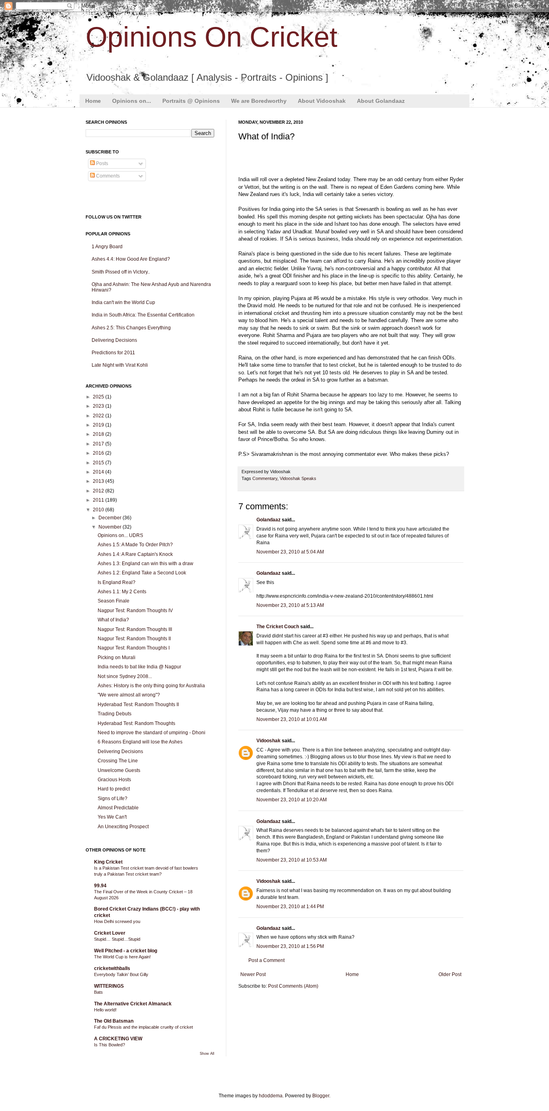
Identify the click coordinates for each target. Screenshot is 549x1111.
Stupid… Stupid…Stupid (117, 939)
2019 (99, 425)
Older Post (449, 974)
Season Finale (113, 601)
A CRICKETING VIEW (118, 1039)
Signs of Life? (112, 798)
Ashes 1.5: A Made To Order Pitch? (135, 544)
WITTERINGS (109, 986)
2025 (99, 397)
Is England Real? (116, 582)
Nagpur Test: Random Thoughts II (134, 638)
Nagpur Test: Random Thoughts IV (135, 610)
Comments (107, 176)
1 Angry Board (107, 246)
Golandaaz (268, 520)
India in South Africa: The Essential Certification (143, 315)
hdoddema (271, 1096)
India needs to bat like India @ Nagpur (139, 667)
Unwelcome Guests (119, 770)
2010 (99, 510)
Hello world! (105, 1009)
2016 (99, 453)
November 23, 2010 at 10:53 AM (291, 860)
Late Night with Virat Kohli (120, 365)
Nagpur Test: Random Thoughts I (134, 648)
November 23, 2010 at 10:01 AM (291, 719)
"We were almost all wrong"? (129, 695)
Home (93, 101)
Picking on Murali (116, 657)
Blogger (320, 1096)
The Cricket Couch (277, 626)
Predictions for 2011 (113, 352)
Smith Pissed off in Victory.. (121, 272)
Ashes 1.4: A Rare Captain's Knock (135, 554)
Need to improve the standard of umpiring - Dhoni (151, 732)
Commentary (264, 478)
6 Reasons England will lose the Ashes (140, 742)
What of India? (113, 620)
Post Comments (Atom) (293, 986)
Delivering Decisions (114, 340)
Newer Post (253, 974)
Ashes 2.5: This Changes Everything (131, 328)
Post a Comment (266, 960)
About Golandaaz (381, 101)
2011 (99, 500)
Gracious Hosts (114, 779)
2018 (99, 434)
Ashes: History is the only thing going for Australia (151, 685)
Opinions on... (131, 101)
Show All (207, 1054)
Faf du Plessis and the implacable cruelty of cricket (143, 1027)
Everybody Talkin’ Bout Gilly (121, 974)
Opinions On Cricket (211, 37)
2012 (99, 491)
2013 (99, 481)
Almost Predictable (118, 808)
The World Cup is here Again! (122, 956)
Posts (101, 163)
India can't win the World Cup (123, 302)
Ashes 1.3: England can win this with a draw (145, 563)
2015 (99, 463)
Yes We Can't (112, 817)
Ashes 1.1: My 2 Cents (122, 591)
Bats (98, 992)
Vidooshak (268, 740)
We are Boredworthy (259, 101)
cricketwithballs (112, 968)
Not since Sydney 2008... (125, 676)
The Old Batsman (113, 1021)
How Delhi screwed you (117, 921)
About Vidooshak (322, 101)
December (110, 518)
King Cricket (108, 862)
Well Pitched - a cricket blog (125, 951)
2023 (99, 406)
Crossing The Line (118, 761)
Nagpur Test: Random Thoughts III (135, 629)
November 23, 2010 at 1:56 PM (290, 946)
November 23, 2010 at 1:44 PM (290, 906)
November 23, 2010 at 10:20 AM (291, 800)
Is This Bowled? (109, 1044)
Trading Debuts (114, 714)
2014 (99, 472)
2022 (99, 416)
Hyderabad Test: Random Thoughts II (138, 704)
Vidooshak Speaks (298, 478)
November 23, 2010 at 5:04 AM (290, 552)
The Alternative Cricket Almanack (133, 1004)
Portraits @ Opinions (191, 101)
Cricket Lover (109, 933)
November (110, 527)
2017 (99, 444)
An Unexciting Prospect (123, 826)
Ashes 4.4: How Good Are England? (131, 259)
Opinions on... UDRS (120, 535)
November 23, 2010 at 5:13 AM (290, 605)
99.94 (100, 885)
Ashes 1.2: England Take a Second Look (142, 573)
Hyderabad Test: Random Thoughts (136, 723)
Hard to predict (114, 789)
